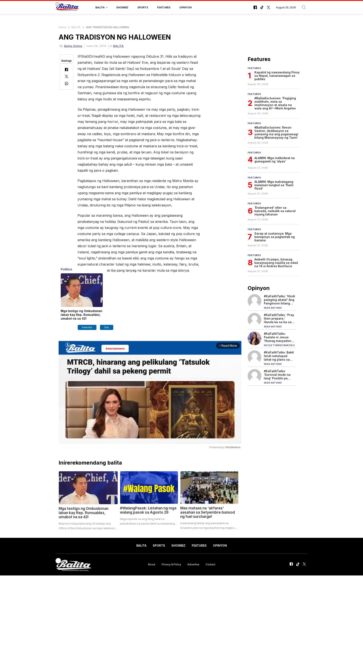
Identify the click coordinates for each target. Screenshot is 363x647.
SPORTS (142, 7)
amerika (87, 327)
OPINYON (185, 7)
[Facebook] (66, 70)
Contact (210, 564)
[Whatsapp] (66, 84)
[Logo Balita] (67, 7)
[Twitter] (66, 77)
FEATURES (163, 7)
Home (62, 27)
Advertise (193, 564)
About (151, 564)
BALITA (100, 7)
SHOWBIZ (122, 7)
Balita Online (73, 46)
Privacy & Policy (171, 564)
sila (106, 327)
